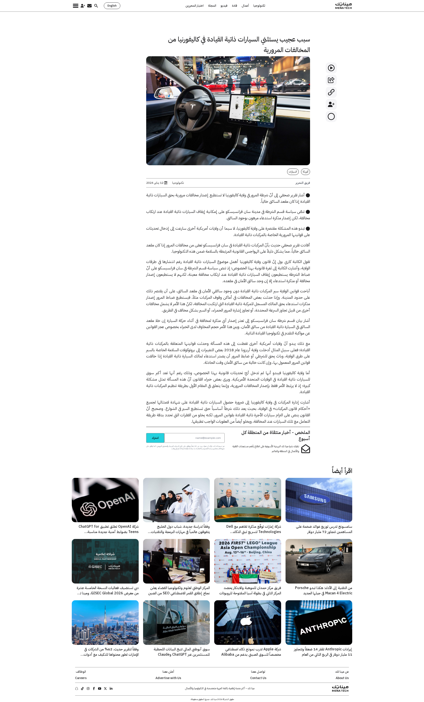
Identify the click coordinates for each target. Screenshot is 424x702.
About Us (342, 678)
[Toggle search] (96, 5)
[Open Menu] (76, 6)
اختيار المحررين (195, 6)
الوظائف (81, 672)
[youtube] (99, 688)
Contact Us (258, 678)
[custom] (111, 688)
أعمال (245, 6)
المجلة (212, 6)
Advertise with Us (168, 678)
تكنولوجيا (259, 6)
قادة (234, 6)
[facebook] (93, 688)
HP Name (141, 432)
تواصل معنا (258, 672)
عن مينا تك (342, 672)
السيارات (293, 172)
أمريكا (305, 172)
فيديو (224, 6)
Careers (81, 678)
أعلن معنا (168, 672)
